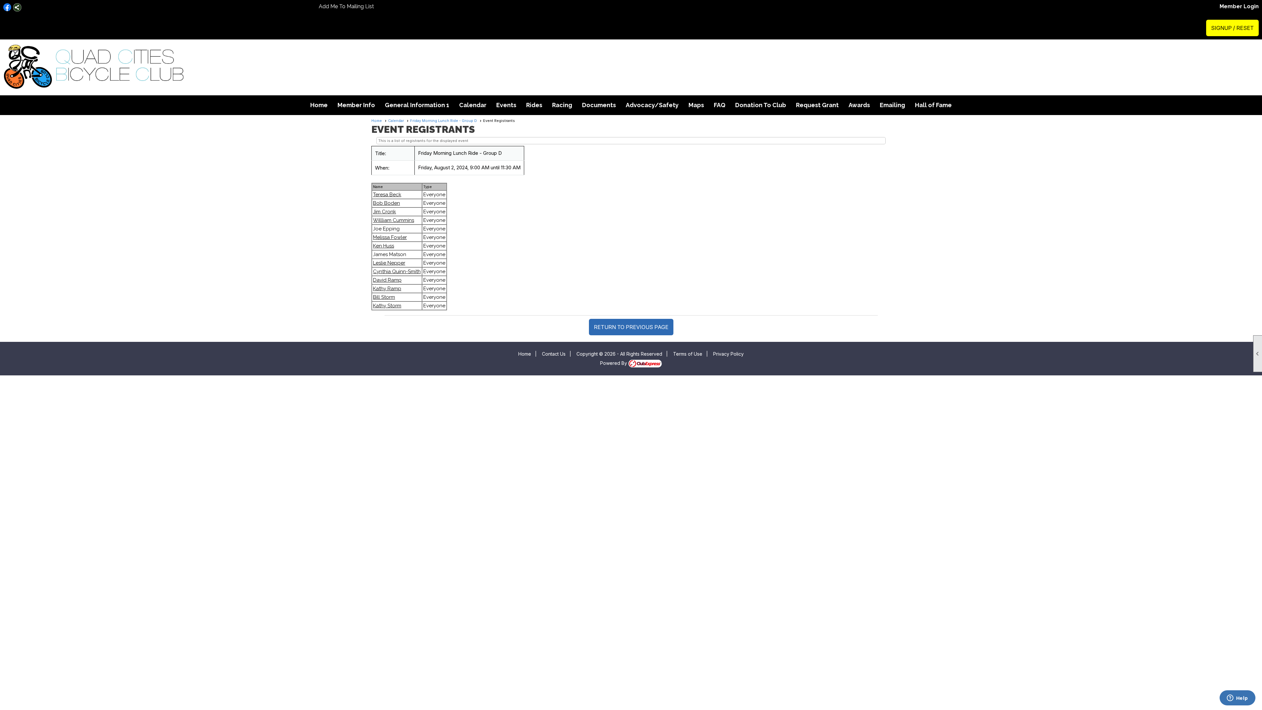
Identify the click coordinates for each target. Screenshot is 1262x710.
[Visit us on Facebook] (7, 7)
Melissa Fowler (390, 237)
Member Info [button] (356, 105)
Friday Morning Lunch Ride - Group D (443, 120)
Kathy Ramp (387, 289)
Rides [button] (534, 105)
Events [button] (506, 105)
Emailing (892, 105)
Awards (859, 105)
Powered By (614, 363)
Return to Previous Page (631, 327)
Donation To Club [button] (760, 105)
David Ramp (387, 280)
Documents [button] (599, 105)
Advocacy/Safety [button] (652, 105)
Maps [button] (696, 105)
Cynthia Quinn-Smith (397, 271)
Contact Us (554, 354)
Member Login (1239, 6)
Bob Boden (386, 203)
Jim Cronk (384, 212)
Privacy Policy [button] (728, 354)
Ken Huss (383, 246)
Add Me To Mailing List (346, 6)
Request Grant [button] (817, 105)
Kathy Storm (387, 306)
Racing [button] (562, 105)
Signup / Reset (1232, 28)
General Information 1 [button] (417, 105)
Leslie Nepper (389, 263)
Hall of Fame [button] (933, 105)
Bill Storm (384, 297)
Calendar (472, 105)
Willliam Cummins (393, 220)
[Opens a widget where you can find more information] (1237, 698)
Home (319, 105)
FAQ (719, 105)
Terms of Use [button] (687, 354)
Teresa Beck (387, 195)
